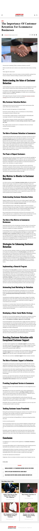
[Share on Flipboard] (34, 35)
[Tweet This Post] (32, 35)
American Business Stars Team (10, 499)
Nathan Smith (7, 34)
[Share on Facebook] (30, 35)
